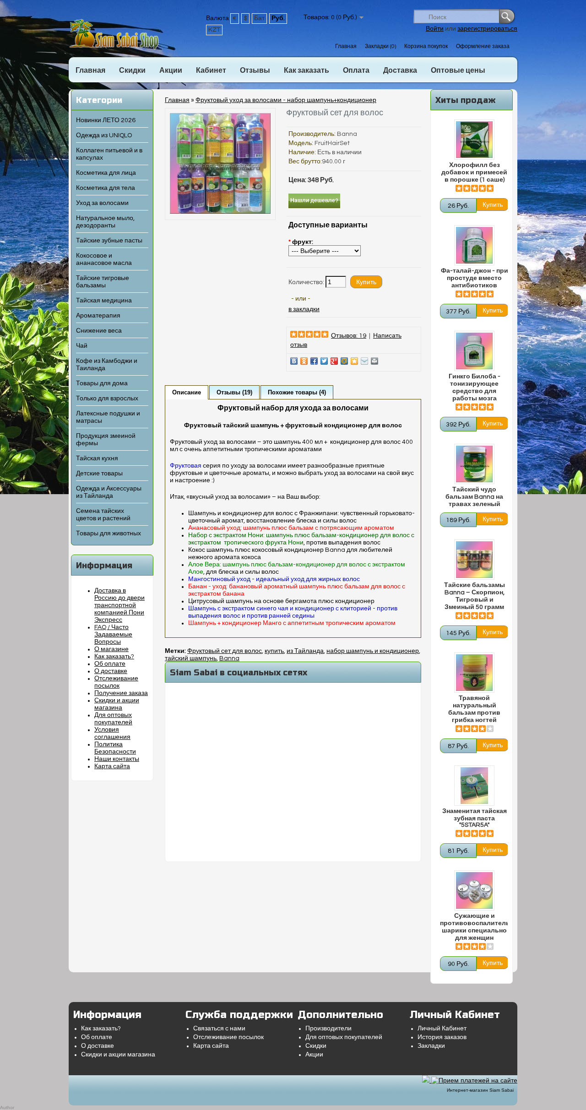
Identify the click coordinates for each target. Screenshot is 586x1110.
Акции (170, 70)
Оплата (356, 70)
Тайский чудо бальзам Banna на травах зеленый (474, 496)
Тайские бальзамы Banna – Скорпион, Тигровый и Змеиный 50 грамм (474, 596)
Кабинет (211, 70)
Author (7, 1107)
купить (274, 651)
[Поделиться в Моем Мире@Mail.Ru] (344, 361)
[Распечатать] (374, 361)
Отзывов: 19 (348, 336)
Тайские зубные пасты (109, 240)
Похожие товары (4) (297, 392)
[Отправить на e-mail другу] (364, 361)
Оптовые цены (458, 70)
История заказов (442, 1037)
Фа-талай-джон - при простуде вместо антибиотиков (474, 278)
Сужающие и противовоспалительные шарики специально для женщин (474, 927)
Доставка (400, 70)
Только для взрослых (107, 398)
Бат (259, 18)
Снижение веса (99, 331)
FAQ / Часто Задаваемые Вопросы (113, 634)
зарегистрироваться (487, 29)
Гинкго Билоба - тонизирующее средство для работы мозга (474, 387)
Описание (186, 392)
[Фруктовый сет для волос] (220, 212)
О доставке (110, 671)
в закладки (304, 309)
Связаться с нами (219, 1028)
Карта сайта (112, 766)
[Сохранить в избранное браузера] (354, 361)
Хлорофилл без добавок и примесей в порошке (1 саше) (474, 172)
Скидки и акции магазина (118, 1054)
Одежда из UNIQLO (104, 135)
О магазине (111, 649)
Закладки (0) (380, 46)
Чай (81, 346)
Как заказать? (114, 656)
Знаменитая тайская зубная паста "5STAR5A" (474, 818)
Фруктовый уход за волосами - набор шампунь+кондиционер (285, 100)
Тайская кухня (97, 458)
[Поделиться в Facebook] (314, 361)
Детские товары (99, 473)
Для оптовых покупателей (343, 1037)
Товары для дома (102, 383)
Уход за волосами (102, 203)
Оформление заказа (483, 46)
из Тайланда (305, 651)
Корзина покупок (426, 46)
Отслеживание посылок (228, 1037)
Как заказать (306, 70)
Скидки (132, 70)
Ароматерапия (98, 316)
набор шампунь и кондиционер (372, 651)
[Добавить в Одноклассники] (304, 361)
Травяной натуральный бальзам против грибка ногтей (474, 709)
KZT (214, 30)
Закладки (431, 1046)
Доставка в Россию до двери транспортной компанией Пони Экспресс (119, 605)
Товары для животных (108, 533)
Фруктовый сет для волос (224, 651)
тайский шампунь (191, 658)
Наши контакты (116, 759)
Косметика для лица (106, 173)
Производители (328, 1028)
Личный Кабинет (442, 1028)
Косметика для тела (105, 188)
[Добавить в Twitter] (324, 361)
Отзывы (255, 70)
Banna (347, 134)
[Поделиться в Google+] (334, 361)
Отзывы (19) (234, 392)
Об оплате (109, 664)
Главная (346, 46)
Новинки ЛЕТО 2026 (106, 120)
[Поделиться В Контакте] (294, 361)
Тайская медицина (104, 300)
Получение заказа (121, 693)
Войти (435, 29)
